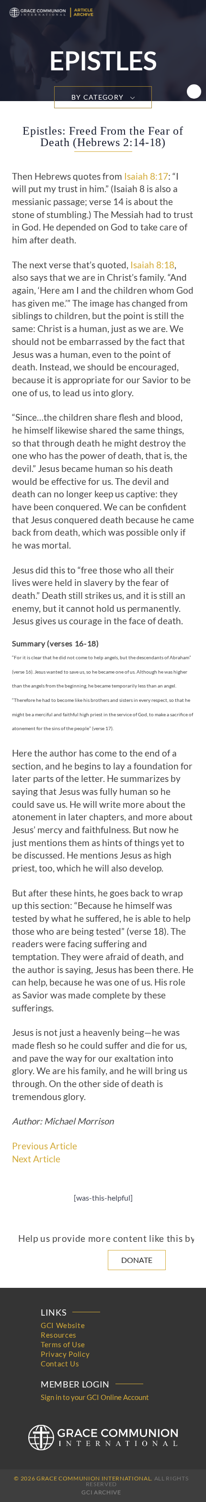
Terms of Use (63, 1344)
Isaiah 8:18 (152, 265)
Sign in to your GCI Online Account (95, 1397)
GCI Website (63, 1325)
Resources (59, 1334)
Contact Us (60, 1363)
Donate (136, 1259)
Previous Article (44, 1146)
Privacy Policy (65, 1354)
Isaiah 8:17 (146, 176)
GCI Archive (101, 1492)
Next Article (36, 1159)
